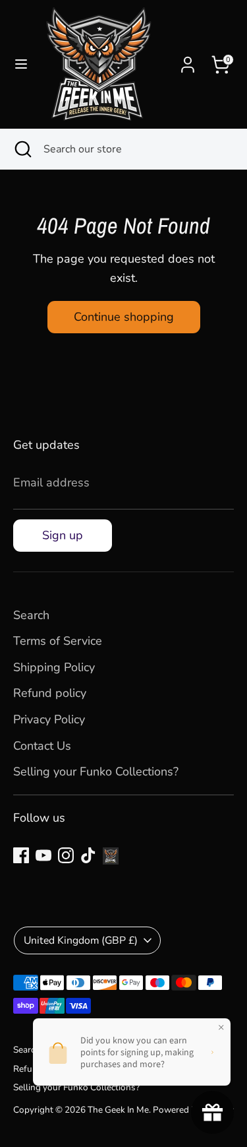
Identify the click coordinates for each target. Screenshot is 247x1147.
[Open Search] (22, 149)
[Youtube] (43, 855)
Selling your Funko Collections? (95, 771)
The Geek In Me (118, 1109)
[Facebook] (21, 855)
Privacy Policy (49, 719)
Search (31, 615)
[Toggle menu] (21, 64)
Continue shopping (124, 317)
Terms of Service (57, 641)
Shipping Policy (54, 667)
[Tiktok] (88, 855)
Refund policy (49, 693)
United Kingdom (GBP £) (81, 940)
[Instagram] (66, 855)
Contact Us (42, 746)
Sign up (62, 535)
